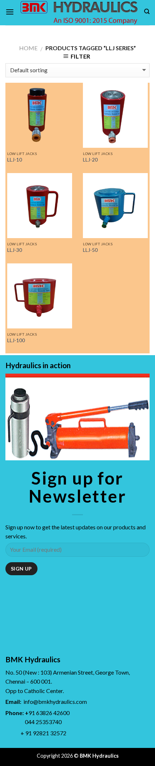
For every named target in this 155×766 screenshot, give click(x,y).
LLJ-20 (90, 160)
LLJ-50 (90, 250)
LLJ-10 (14, 160)
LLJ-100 (16, 340)
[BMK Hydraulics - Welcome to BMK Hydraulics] (78, 13)
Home (28, 47)
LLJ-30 (14, 250)
